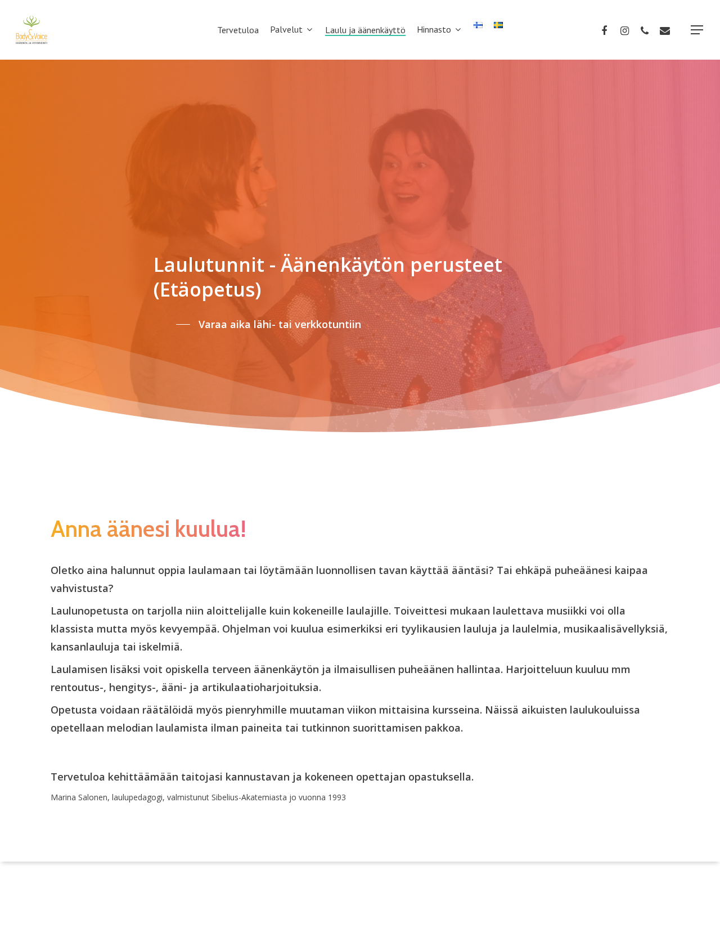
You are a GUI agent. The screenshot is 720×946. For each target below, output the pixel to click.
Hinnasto (434, 30)
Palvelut (286, 30)
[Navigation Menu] (697, 29)
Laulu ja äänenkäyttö (365, 29)
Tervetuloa (238, 29)
